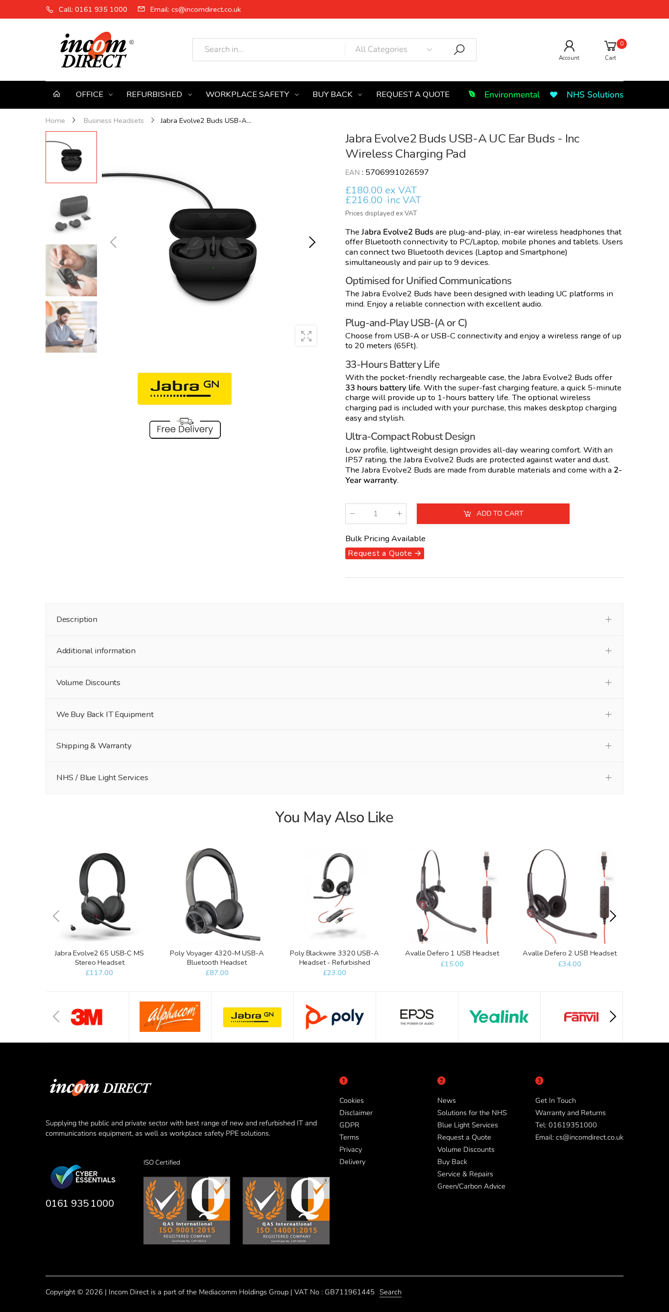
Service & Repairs (465, 1174)
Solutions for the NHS (472, 1113)
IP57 (354, 460)
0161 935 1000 (80, 1203)
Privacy (350, 1149)
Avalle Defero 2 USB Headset (569, 953)
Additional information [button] (96, 650)
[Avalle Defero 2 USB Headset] (569, 895)
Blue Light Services (467, 1125)
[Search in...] (459, 50)
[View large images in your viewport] (306, 336)
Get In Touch (555, 1100)
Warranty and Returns (570, 1113)
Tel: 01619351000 (566, 1125)
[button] (311, 242)
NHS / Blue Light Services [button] (102, 777)
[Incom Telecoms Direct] (88, 1016)
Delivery (352, 1162)
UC (561, 294)
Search (391, 1292)
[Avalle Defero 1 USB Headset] (452, 895)
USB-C (442, 335)
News (446, 1100)
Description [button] (76, 619)
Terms (349, 1137)
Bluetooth (425, 252)
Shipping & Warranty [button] (94, 745)
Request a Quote (464, 1137)
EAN (352, 172)
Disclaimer (356, 1113)
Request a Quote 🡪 (385, 554)
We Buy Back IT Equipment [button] (105, 714)
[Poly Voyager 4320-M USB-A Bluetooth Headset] (216, 895)
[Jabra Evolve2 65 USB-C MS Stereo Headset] (99, 895)
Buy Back (452, 1162)
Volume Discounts (466, 1149)
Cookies (351, 1100)
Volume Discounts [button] (88, 682)
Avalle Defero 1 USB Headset (452, 953)
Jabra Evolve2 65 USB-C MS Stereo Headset (99, 957)
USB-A (406, 335)
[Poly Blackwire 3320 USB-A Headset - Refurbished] (334, 895)
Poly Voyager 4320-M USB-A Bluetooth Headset (216, 957)
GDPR (349, 1125)
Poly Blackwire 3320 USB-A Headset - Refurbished (334, 957)
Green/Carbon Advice (471, 1186)
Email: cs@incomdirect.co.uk (579, 1137)
